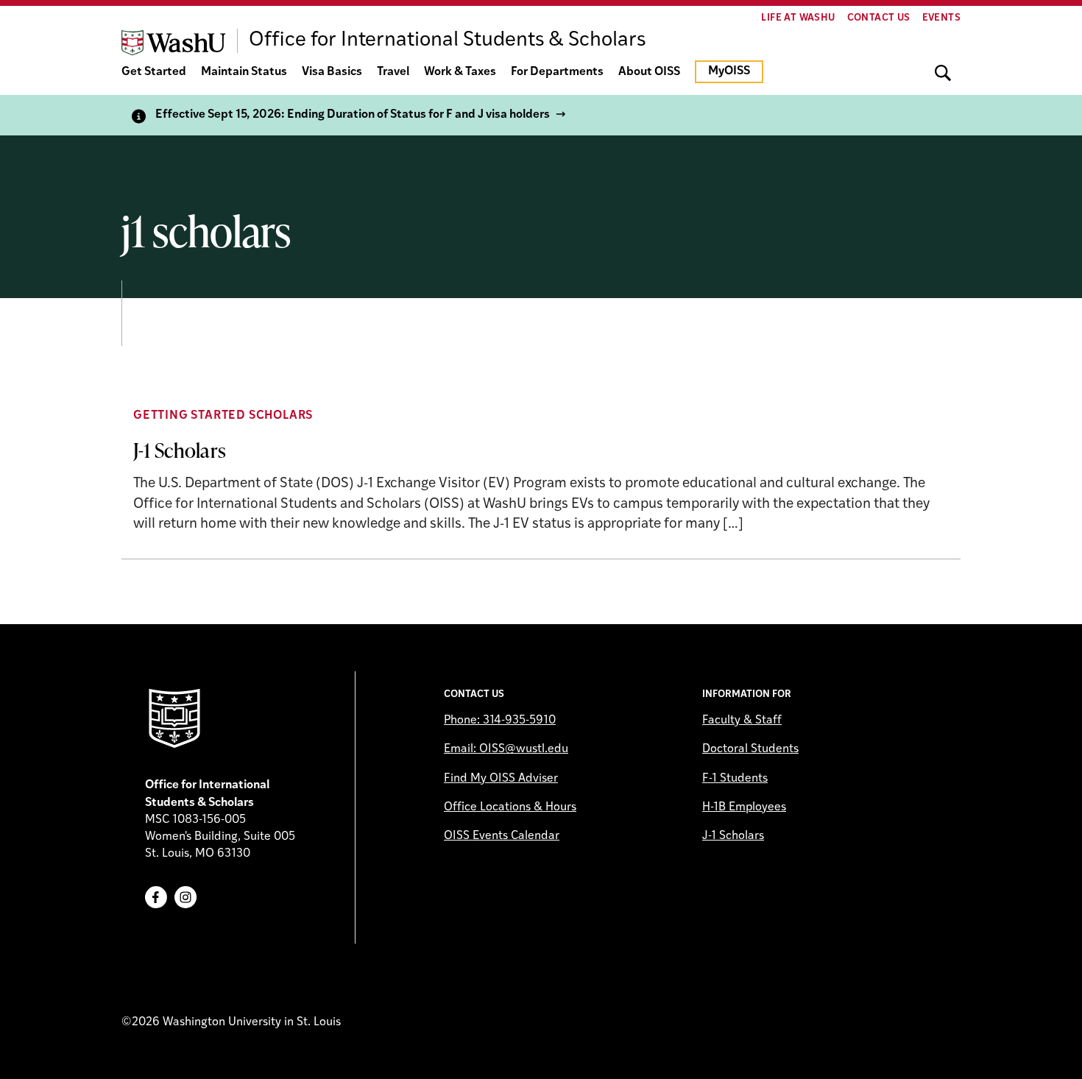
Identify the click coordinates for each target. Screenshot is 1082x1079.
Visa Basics (332, 72)
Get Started (153, 72)
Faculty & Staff (742, 720)
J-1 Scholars (179, 450)
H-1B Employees (744, 807)
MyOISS (729, 71)
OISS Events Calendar (501, 836)
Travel (393, 72)
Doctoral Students (750, 749)
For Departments (557, 72)
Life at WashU (798, 18)
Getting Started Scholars (223, 416)
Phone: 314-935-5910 (500, 720)
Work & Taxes (460, 72)
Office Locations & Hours (510, 807)
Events (941, 18)
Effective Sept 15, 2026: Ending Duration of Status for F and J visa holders (352, 115)
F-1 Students (735, 779)
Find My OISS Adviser (501, 779)
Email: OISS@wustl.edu (506, 749)
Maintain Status (244, 72)
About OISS (649, 72)
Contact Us (878, 18)
